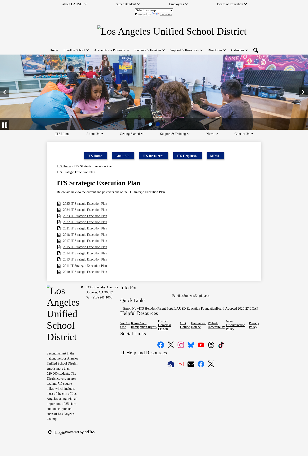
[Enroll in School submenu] (76, 50)
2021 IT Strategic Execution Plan (85, 228)
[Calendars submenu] (239, 50)
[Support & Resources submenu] (186, 50)
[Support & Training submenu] (174, 134)
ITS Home (64, 166)
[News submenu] (212, 134)
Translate (166, 14)
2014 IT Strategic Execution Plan (85, 253)
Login (56, 432)
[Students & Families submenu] (149, 50)
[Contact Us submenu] (243, 134)
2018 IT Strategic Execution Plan (85, 234)
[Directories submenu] (216, 50)
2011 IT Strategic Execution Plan (85, 265)
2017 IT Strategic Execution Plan (85, 240)
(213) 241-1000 (102, 297)
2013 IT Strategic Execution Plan (85, 259)
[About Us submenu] (94, 134)
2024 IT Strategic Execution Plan (85, 209)
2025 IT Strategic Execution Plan (85, 203)
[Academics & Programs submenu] (111, 50)
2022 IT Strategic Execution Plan (85, 222)
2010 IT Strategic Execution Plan (85, 272)
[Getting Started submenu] (131, 134)
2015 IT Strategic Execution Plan (85, 247)
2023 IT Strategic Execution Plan (85, 216)
